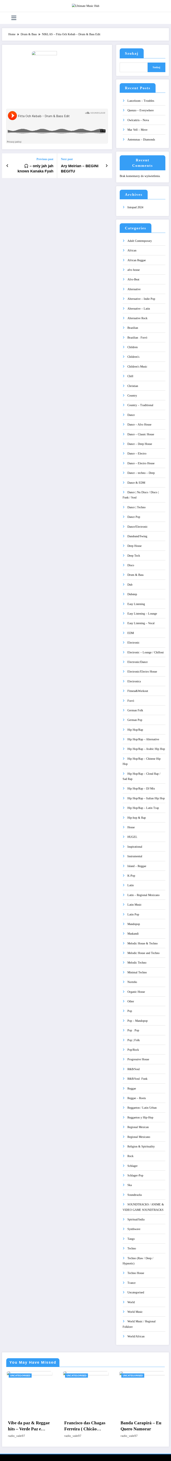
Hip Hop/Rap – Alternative (143, 739)
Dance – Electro (136, 453)
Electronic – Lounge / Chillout (145, 652)
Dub (129, 584)
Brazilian (132, 327)
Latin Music (134, 904)
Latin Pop (133, 914)
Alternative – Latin (138, 308)
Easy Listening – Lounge (142, 613)
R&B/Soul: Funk (137, 1078)
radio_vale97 (28, 1435)
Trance (131, 1282)
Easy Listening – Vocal (141, 623)
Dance (131, 415)
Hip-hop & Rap (136, 817)
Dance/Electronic (137, 526)
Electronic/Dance (137, 662)
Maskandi (133, 933)
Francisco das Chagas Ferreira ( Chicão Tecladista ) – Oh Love (41, 1426)
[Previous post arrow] (7, 166)
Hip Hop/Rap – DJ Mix (141, 788)
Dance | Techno (136, 507)
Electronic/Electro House (142, 671)
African (131, 250)
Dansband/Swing (137, 536)
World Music (135, 1311)
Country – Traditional (140, 405)
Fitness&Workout (137, 691)
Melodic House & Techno (142, 943)
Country (132, 395)
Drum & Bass (135, 574)
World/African (136, 1336)
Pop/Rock (133, 1049)
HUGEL (132, 836)
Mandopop (133, 924)
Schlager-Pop (135, 1175)
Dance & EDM (136, 482)
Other (130, 1001)
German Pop (134, 720)
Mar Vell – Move (137, 129)
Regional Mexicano (138, 1136)
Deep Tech (133, 555)
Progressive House (138, 1059)
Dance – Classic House (140, 434)
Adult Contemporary (139, 240)
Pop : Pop (133, 1030)
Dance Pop (133, 516)
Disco (130, 565)
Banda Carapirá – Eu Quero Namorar (97, 1425)
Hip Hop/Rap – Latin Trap (143, 808)
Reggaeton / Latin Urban (142, 1107)
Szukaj (131, 53)
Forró (130, 700)
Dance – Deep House (139, 444)
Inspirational (134, 846)
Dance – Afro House (139, 424)
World (131, 1302)
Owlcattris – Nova (138, 120)
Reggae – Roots (136, 1098)
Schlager (132, 1165)
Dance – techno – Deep (141, 472)
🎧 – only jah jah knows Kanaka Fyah (35, 168)
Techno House (135, 1273)
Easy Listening (136, 604)
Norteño (132, 982)
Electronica (134, 681)
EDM (130, 633)
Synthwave (133, 1229)
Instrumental (134, 856)
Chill (130, 376)
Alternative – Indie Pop (141, 298)
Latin (130, 885)
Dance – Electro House (141, 463)
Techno (131, 1248)
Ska (129, 1185)
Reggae (131, 1088)
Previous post (44, 159)
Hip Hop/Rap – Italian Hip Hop (146, 798)
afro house (133, 269)
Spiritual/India (136, 1219)
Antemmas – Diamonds (141, 139)
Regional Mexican (138, 1127)
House (131, 827)
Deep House (134, 545)
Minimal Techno (137, 972)
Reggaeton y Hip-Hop (140, 1117)
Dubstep (132, 594)
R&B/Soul (133, 1069)
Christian (132, 386)
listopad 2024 (135, 207)
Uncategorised (135, 1292)
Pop (129, 1011)
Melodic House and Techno (143, 953)
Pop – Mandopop (137, 1020)
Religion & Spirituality (141, 1146)
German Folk (135, 710)
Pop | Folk (133, 1040)
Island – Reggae (136, 866)
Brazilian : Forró (137, 337)
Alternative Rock (137, 318)
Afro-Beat (133, 279)
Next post (67, 159)
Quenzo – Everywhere (140, 110)
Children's (133, 356)
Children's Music (137, 366)
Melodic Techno (136, 962)
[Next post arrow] (107, 166)
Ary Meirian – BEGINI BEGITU (79, 168)
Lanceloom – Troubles (140, 100)
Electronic (133, 642)
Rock (130, 1156)
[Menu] (14, 18)
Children (132, 347)
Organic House (136, 991)
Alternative (134, 289)
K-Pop (131, 875)
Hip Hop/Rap (135, 729)
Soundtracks (134, 1194)
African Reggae (136, 260)
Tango (131, 1238)
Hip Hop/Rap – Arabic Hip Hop (146, 749)
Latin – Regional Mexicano (143, 895)
